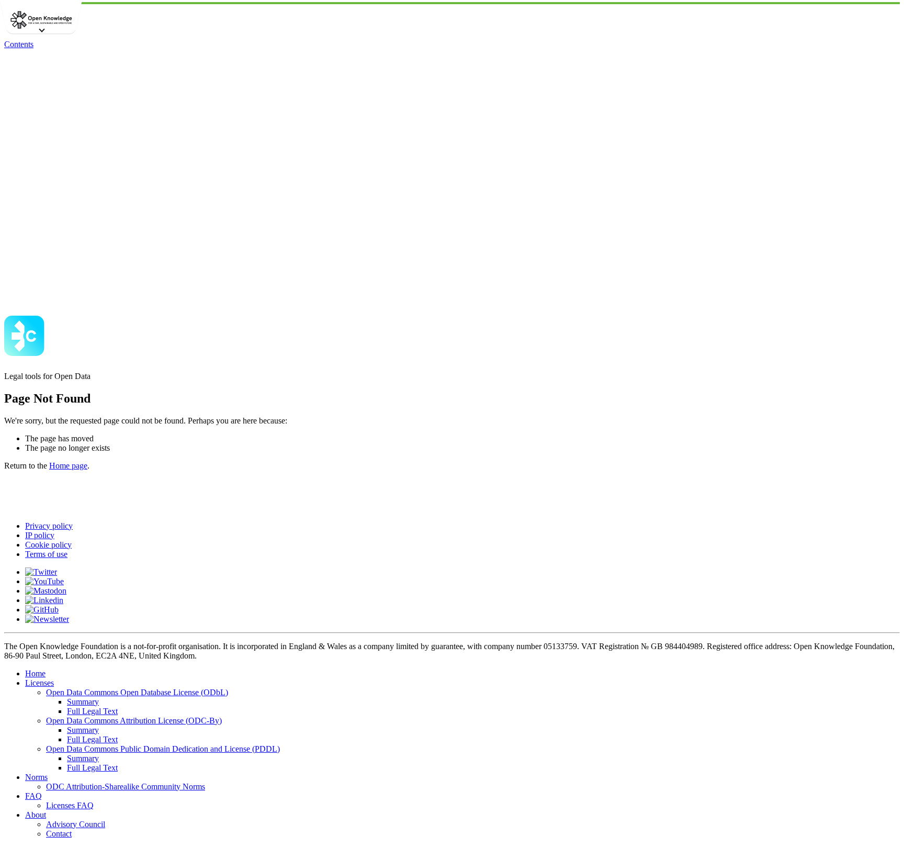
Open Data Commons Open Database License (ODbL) (137, 692)
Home (35, 673)
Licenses (39, 682)
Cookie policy (48, 544)
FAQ (33, 796)
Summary (83, 701)
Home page (68, 465)
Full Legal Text (92, 711)
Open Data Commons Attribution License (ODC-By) (134, 720)
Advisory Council (75, 824)
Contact (59, 833)
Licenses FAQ (70, 805)
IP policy (39, 535)
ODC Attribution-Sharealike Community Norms (125, 786)
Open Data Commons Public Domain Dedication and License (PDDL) (163, 748)
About (35, 814)
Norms (36, 777)
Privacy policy (49, 525)
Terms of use (46, 554)
